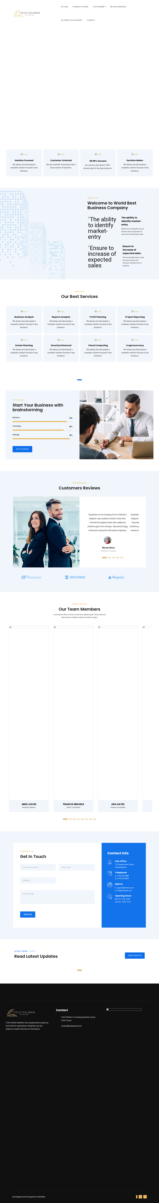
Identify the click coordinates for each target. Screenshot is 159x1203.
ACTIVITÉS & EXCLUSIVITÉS (71, 20)
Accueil (64, 6)
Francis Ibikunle (73, 804)
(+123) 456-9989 (150, 13)
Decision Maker (135, 160)
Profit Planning (98, 316)
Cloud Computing (98, 345)
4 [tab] (117, 557)
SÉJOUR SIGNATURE (118, 6)
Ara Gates (118, 804)
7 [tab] (90, 818)
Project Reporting (135, 316)
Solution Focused (24, 160)
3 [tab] (113, 557)
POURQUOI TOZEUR (80, 6)
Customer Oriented (61, 160)
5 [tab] (121, 557)
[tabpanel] (107, 526)
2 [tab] (109, 557)
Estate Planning (24, 345)
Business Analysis (24, 316)
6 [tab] (86, 818)
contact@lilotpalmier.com (71, 1026)
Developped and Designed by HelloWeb (28, 1197)
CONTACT (91, 20)
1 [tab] (79, 379)
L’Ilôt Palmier (98, 6)
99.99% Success (98, 160)
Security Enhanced (61, 345)
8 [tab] (94, 818)
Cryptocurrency (135, 345)
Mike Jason (29, 804)
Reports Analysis (61, 316)
